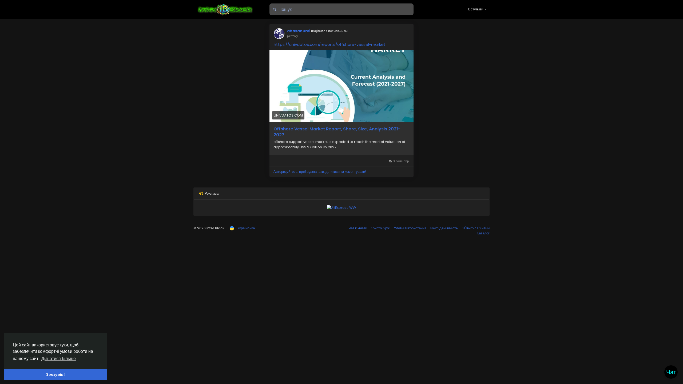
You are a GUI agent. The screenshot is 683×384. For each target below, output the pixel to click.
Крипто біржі (381, 228)
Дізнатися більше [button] (58, 358)
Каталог (483, 233)
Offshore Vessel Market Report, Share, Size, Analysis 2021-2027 (336, 132)
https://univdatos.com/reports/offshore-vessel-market (330, 44)
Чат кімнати (358, 228)
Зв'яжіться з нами (475, 228)
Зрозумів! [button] (55, 374)
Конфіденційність (444, 228)
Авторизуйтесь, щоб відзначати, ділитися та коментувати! (319, 171)
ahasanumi (298, 31)
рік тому (292, 36)
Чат (671, 372)
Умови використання (410, 228)
